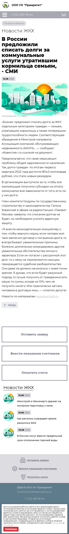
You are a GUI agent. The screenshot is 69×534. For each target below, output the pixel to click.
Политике (57, 523)
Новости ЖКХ (18, 387)
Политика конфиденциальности (34, 491)
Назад (12, 305)
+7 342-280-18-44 (21, 14)
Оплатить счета (37, 477)
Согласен (11, 529)
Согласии (8, 525)
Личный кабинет (14, 23)
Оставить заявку (38, 460)
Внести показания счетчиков (38, 468)
